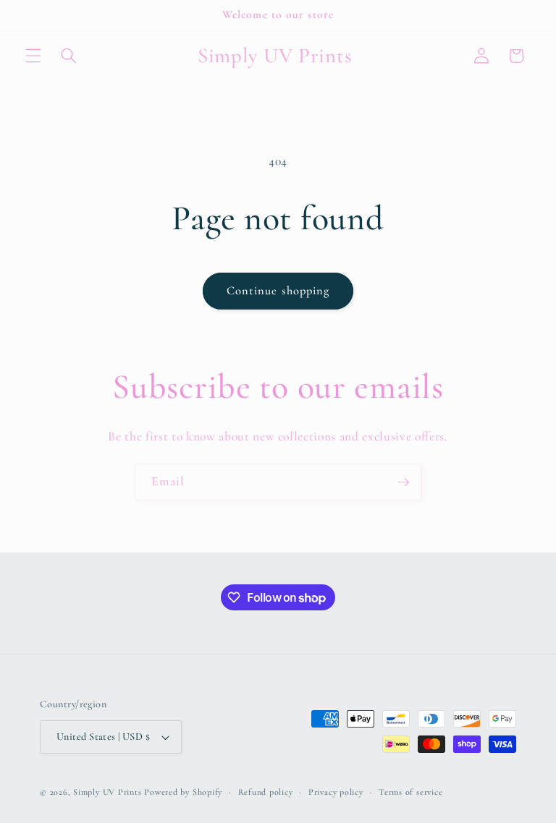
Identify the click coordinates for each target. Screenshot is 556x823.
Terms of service (410, 792)
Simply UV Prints (107, 792)
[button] (33, 55)
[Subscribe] (403, 482)
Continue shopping (278, 290)
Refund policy (265, 792)
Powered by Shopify (183, 792)
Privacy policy (335, 792)
